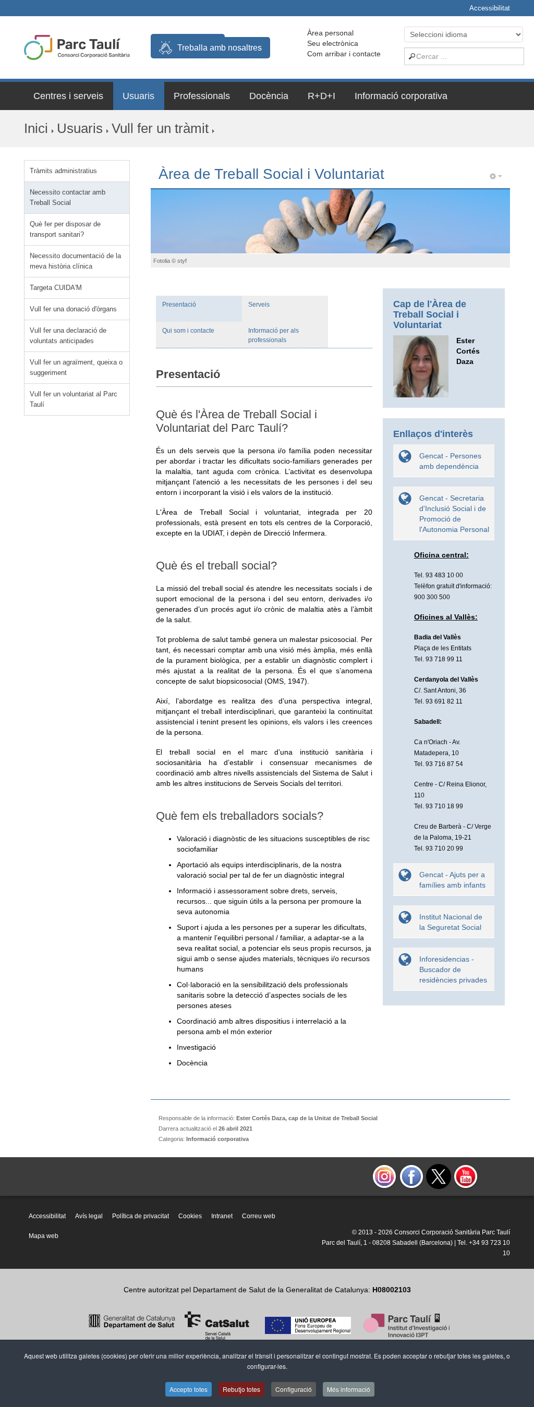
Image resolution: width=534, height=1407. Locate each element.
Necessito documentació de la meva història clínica (75, 261)
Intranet (222, 1216)
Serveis (259, 304)
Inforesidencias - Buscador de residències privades (453, 969)
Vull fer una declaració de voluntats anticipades (68, 335)
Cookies (190, 1216)
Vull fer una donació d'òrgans (73, 309)
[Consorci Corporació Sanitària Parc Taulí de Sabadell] (77, 46)
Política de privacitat (140, 1216)
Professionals (202, 96)
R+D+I (321, 96)
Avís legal (89, 1216)
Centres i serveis (68, 96)
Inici (36, 128)
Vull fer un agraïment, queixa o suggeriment (76, 367)
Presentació (179, 304)
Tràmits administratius (63, 171)
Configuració (293, 1389)
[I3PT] (308, 1324)
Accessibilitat (489, 8)
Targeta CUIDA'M (56, 288)
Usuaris (138, 96)
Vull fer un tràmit (160, 128)
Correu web (258, 1216)
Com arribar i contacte (344, 54)
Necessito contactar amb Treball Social (67, 197)
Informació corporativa (401, 96)
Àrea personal (330, 33)
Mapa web (43, 1236)
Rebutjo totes (241, 1389)
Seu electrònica (332, 43)
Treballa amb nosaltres (219, 47)
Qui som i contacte (188, 330)
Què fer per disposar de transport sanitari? (65, 229)
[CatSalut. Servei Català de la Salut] (168, 1324)
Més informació (348, 1389)
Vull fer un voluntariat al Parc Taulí (73, 399)
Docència (268, 96)
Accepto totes (188, 1389)
